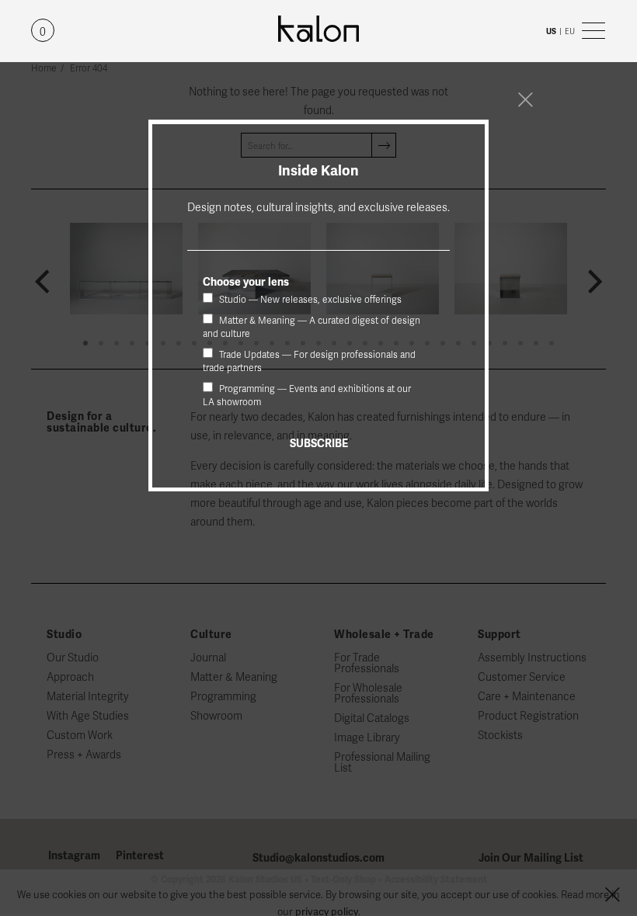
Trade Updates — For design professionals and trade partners (309, 361)
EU (570, 31)
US (551, 31)
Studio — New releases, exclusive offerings (309, 299)
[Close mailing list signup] (525, 99)
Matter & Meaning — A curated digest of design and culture (311, 327)
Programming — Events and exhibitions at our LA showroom (307, 395)
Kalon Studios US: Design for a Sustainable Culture (318, 29)
